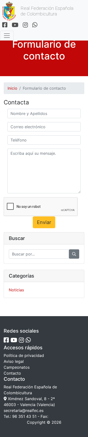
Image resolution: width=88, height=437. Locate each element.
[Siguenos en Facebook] (5, 25)
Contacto (12, 373)
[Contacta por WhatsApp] (35, 25)
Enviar (44, 222)
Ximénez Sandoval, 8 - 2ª (31, 398)
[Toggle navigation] (7, 36)
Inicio (12, 88)
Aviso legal (14, 361)
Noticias (16, 289)
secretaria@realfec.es (24, 410)
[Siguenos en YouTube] (15, 25)
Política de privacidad (24, 355)
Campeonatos (17, 367)
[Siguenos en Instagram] (25, 25)
